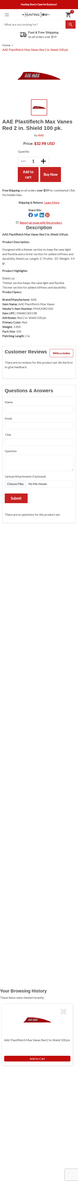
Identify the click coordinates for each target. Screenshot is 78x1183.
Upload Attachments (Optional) (25, 476)
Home (6, 45)
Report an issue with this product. (41, 222)
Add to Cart (37, 1058)
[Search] (71, 24)
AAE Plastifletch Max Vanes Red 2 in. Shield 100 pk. (35, 49)
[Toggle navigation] (7, 15)
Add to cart (28, 174)
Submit (16, 498)
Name (9, 402)
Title (8, 434)
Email (8, 418)
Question (11, 451)
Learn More (51, 202)
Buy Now (51, 174)
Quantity (23, 151)
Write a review (61, 353)
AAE (41, 135)
